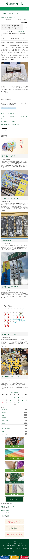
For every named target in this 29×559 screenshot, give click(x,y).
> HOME (14, 542)
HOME (2, 17)
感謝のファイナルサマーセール (7, 506)
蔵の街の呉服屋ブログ (10, 17)
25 (26, 400)
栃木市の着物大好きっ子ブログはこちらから (12, 124)
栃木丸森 (12, 130)
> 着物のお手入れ (16, 545)
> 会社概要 (13, 543)
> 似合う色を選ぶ (17, 548)
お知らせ (14, 31)
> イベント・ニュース (8, 548)
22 (14, 400)
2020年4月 (14, 392)
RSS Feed (15, 404)
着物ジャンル (5, 415)
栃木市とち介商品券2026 (10, 198)
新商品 (22, 31)
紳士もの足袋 (6, 240)
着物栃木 (16, 130)
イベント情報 (5, 434)
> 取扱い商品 (20, 543)
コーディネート (5, 409)
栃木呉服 (9, 130)
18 (26, 399)
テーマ (2, 407)
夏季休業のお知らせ (8, 156)
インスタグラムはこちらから (8, 121)
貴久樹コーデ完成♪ (5, 510)
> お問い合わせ (14, 551)
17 (22, 399)
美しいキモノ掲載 (6, 428)
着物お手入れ (5, 420)
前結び (3, 426)
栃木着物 (5, 130)
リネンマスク (20, 130)
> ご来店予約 (8, 545)
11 (26, 397)
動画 (3, 431)
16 (18, 399)
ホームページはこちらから (7, 113)
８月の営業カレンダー (9, 334)
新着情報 (19, 31)
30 (18, 402)
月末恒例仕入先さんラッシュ (11, 377)
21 (10, 400)
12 (3, 399)
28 (10, 402)
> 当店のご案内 (7, 543)
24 (22, 400)
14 (10, 399)
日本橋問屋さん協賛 (5, 515)
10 (22, 397)
